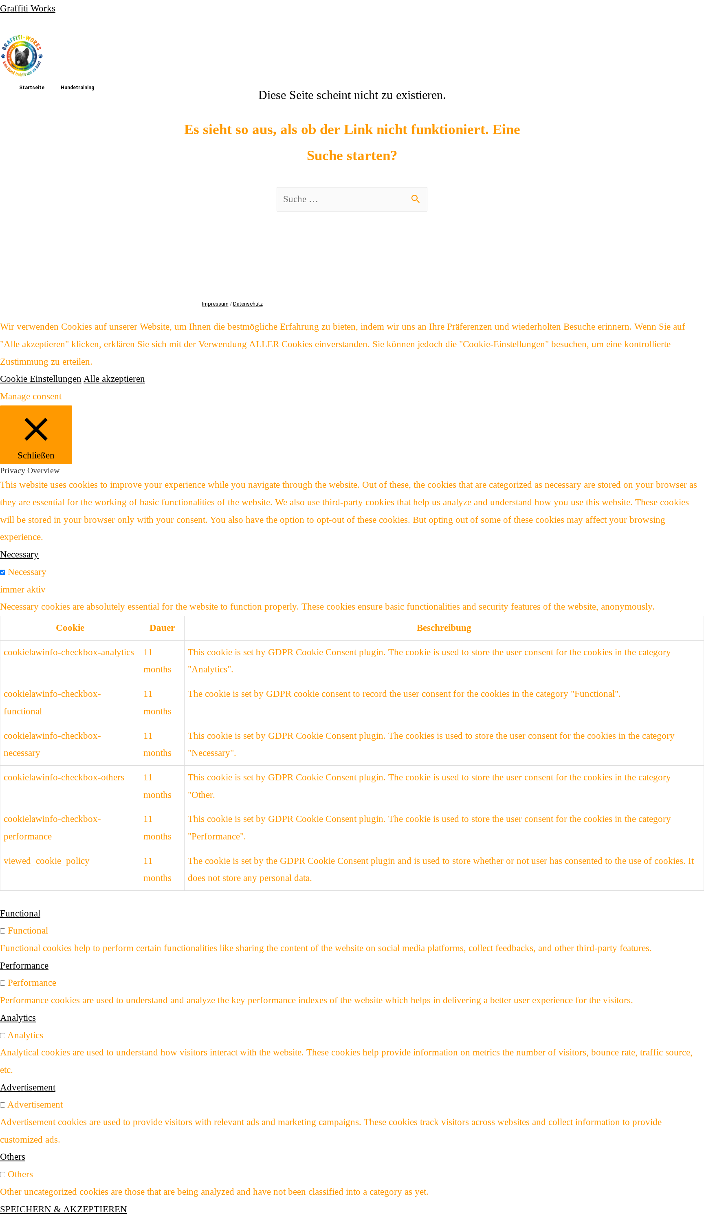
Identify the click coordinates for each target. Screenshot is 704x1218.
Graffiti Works (27, 8)
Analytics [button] (18, 1018)
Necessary (27, 572)
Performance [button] (24, 965)
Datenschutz (248, 304)
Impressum (215, 304)
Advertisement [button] (27, 1087)
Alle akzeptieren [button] (114, 379)
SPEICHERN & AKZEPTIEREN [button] (63, 1209)
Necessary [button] (19, 554)
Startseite (31, 87)
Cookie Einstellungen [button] (40, 379)
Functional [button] (20, 913)
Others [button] (12, 1157)
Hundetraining (77, 87)
